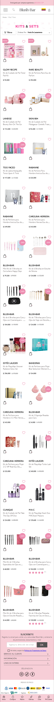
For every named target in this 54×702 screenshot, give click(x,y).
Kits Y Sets (12, 17)
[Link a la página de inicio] (4, 18)
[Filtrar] (9, 33)
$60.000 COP (39, 3)
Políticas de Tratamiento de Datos (35, 651)
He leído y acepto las (28, 651)
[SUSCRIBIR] (42, 644)
